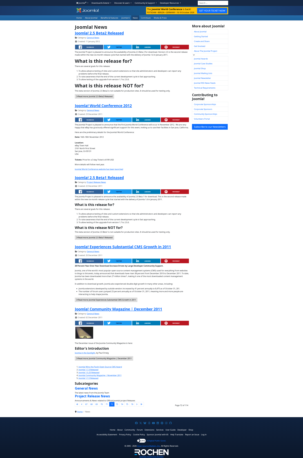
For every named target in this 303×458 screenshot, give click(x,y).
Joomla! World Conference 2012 (103, 105)
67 (86, 404)
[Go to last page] (141, 404)
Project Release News (96, 182)
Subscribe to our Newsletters (210, 126)
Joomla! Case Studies (203, 63)
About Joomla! (91, 18)
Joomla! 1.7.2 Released (88, 378)
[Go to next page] (137, 404)
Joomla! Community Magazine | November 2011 (100, 375)
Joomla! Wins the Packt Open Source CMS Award (100, 367)
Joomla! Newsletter (202, 78)
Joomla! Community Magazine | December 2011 (118, 309)
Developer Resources (169, 3)
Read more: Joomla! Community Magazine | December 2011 (105, 358)
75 (127, 404)
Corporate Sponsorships (205, 104)
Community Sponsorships (205, 114)
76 (132, 404)
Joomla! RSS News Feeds (205, 83)
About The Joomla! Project (205, 51)
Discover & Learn (122, 3)
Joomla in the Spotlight (85, 353)
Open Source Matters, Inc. (148, 446)
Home (79, 18)
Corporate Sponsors (203, 109)
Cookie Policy (139, 434)
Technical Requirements (204, 88)
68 (91, 404)
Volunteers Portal (202, 119)
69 (97, 404)
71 (107, 404)
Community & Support (145, 3)
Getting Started (201, 36)
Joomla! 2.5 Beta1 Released (99, 177)
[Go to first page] (77, 404)
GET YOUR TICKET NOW (212, 10)
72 (112, 404)
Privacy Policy (125, 434)
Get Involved (199, 46)
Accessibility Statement (107, 434)
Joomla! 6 (125, 18)
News (135, 18)
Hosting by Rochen (152, 456)
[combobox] (213, 3)
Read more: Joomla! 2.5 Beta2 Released (95, 96)
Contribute (146, 18)
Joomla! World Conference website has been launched (99, 169)
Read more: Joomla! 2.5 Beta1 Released (95, 237)
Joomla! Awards (201, 58)
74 (122, 404)
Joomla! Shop (200, 68)
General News (93, 37)
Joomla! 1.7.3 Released (88, 369)
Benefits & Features (109, 18)
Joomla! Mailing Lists (203, 73)
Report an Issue (192, 434)
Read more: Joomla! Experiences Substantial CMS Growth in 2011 (107, 300)
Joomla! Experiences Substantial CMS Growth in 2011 (123, 246)
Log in (204, 434)
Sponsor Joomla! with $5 (157, 434)
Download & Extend (100, 3)
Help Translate (176, 434)
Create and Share (201, 41)
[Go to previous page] (82, 404)
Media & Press (160, 18)
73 (117, 404)
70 (102, 404)
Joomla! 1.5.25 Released (89, 372)
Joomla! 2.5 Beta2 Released (99, 33)
